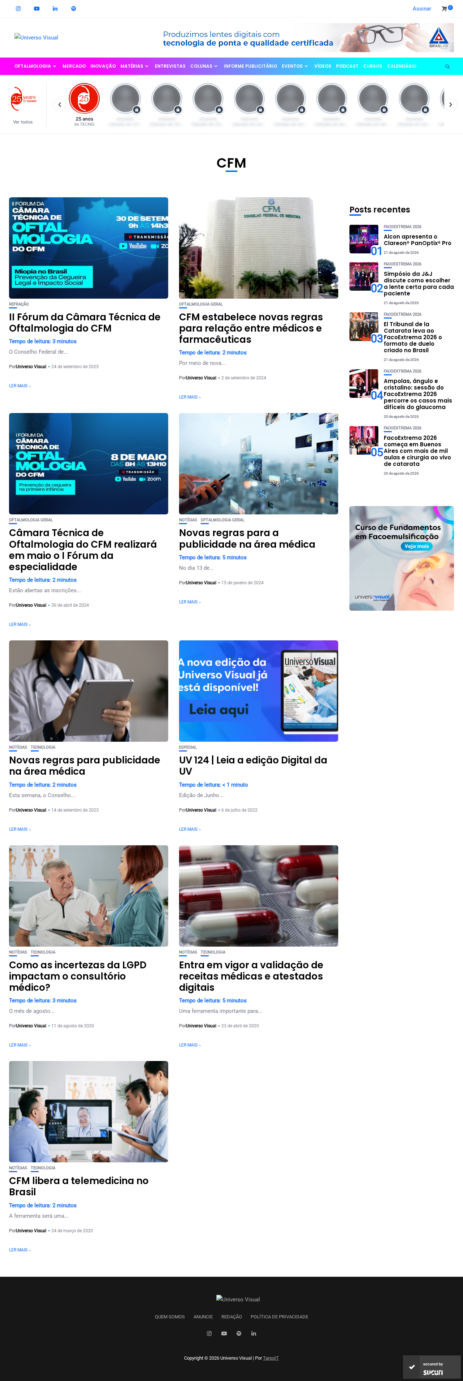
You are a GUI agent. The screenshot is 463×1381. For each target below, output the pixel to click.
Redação (231, 1316)
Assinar (422, 8)
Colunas (201, 66)
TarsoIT (271, 1358)
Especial (188, 747)
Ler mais (18, 385)
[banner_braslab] (302, 37)
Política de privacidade (279, 1316)
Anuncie (203, 1316)
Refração (19, 304)
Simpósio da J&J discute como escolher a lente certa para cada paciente (419, 283)
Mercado (74, 66)
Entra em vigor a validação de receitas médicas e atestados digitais (251, 976)
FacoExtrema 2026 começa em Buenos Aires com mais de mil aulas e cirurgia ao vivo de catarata (417, 450)
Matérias (131, 66)
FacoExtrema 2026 (402, 226)
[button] (26, 105)
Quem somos (170, 1316)
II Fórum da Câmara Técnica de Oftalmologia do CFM (85, 323)
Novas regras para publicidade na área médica (84, 766)
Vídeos (322, 66)
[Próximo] (450, 104)
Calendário (401, 66)
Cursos (372, 66)
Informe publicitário (250, 66)
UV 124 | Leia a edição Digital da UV (253, 766)
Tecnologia (43, 747)
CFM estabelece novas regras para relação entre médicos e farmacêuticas (251, 328)
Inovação (103, 66)
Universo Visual (31, 366)
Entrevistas (170, 66)
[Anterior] (59, 104)
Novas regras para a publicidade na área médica (247, 538)
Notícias (188, 520)
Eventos (292, 66)
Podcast (347, 66)
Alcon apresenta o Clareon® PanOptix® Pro (417, 239)
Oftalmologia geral (201, 304)
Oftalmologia (32, 66)
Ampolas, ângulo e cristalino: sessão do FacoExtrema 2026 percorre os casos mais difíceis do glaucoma (418, 393)
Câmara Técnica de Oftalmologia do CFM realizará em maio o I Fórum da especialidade (83, 549)
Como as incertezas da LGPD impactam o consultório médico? (77, 976)
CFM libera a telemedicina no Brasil (79, 1186)
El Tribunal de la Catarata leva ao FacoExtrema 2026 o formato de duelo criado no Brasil (413, 337)
